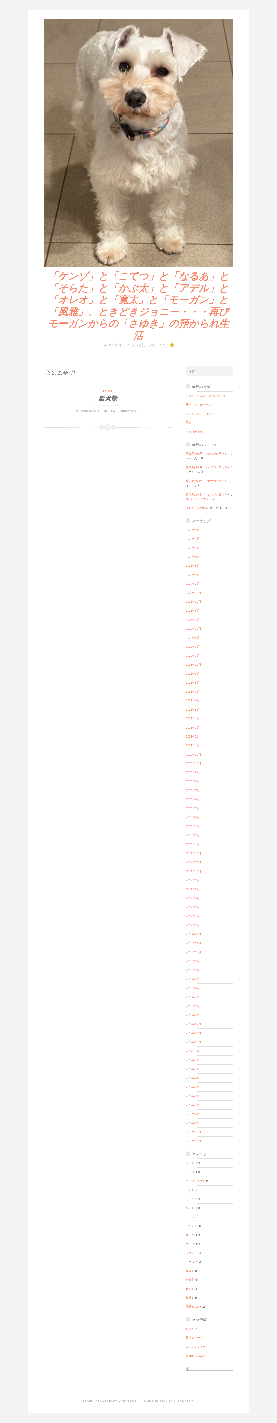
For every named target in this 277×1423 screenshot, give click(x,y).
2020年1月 (193, 844)
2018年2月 (193, 1006)
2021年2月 (193, 736)
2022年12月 (193, 628)
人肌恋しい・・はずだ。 (201, 413)
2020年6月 (193, 799)
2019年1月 (193, 925)
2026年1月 (193, 538)
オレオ (190, 1234)
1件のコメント (130, 411)
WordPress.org (195, 1355)
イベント (107, 391)
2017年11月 (193, 1033)
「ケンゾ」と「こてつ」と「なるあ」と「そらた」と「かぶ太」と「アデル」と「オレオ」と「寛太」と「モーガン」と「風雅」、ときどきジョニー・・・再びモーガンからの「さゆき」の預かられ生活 (138, 305)
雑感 (188, 1297)
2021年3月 (193, 727)
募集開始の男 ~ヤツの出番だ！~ (207, 453)
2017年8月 (193, 1060)
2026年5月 (193, 529)
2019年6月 (193, 898)
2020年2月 (193, 835)
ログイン (191, 1328)
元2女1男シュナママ (199, 498)
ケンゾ (190, 1243)
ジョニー (191, 1252)
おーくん (110, 411)
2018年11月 (193, 943)
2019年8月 (193, 889)
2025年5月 (193, 574)
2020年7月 (193, 790)
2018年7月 (193, 970)
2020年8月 (193, 781)
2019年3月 (193, 916)
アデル (190, 1216)
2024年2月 (193, 583)
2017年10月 (193, 1042)
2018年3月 (193, 997)
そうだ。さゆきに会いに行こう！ (207, 395)
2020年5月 (193, 808)
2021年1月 (193, 745)
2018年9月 (193, 961)
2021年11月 (193, 664)
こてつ (190, 1171)
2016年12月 (193, 1132)
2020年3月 (193, 826)
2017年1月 (193, 1123)
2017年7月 (193, 1069)
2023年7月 (193, 619)
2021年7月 (193, 691)
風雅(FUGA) (193, 1306)
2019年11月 (193, 862)
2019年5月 (193, 907)
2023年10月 (193, 601)
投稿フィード (194, 1337)
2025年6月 (193, 565)
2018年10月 (193, 952)
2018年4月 (193, 988)
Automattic (183, 1401)
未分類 (190, 1279)
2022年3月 (193, 655)
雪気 (188, 422)
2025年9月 (193, 547)
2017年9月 (193, 1051)
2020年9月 (193, 772)
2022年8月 (193, 637)
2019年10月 (193, 871)
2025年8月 (193, 556)
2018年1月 (193, 1015)
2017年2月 (193, 1113)
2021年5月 (193, 709)
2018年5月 (193, 979)
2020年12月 (193, 754)
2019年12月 (193, 853)
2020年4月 (193, 817)
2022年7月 (193, 646)
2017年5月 (193, 1087)
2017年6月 (193, 1078)
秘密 (188, 1288)
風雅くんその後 (196, 507)
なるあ (190, 1207)
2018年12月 (193, 934)
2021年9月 (193, 673)
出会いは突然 (194, 431)
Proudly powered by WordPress (110, 1401)
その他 (190, 1189)
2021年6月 (193, 700)
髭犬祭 (107, 398)
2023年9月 (193, 610)
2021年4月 (193, 718)
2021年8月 (193, 682)
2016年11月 (193, 1140)
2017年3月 (193, 1105)
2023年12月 (193, 592)
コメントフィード (197, 1346)
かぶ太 (190, 1162)
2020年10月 (193, 763)
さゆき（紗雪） (196, 1180)
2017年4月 (193, 1096)
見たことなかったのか (200, 404)
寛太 (188, 1270)
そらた (190, 1199)
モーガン (191, 1261)
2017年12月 (193, 1024)
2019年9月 (193, 880)
